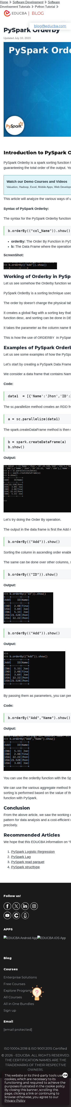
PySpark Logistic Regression (33, 852)
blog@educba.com (50, 26)
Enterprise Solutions (20, 977)
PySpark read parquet (27, 862)
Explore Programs (18, 990)
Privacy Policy (15, 1100)
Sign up (10, 1010)
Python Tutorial (45, 6)
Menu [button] (60, 14)
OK (65, 1075)
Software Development (28, 2)
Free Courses (14, 984)
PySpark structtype (25, 867)
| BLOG (36, 13)
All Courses (13, 997)
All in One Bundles (19, 1004)
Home (4, 2)
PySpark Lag (21, 857)
